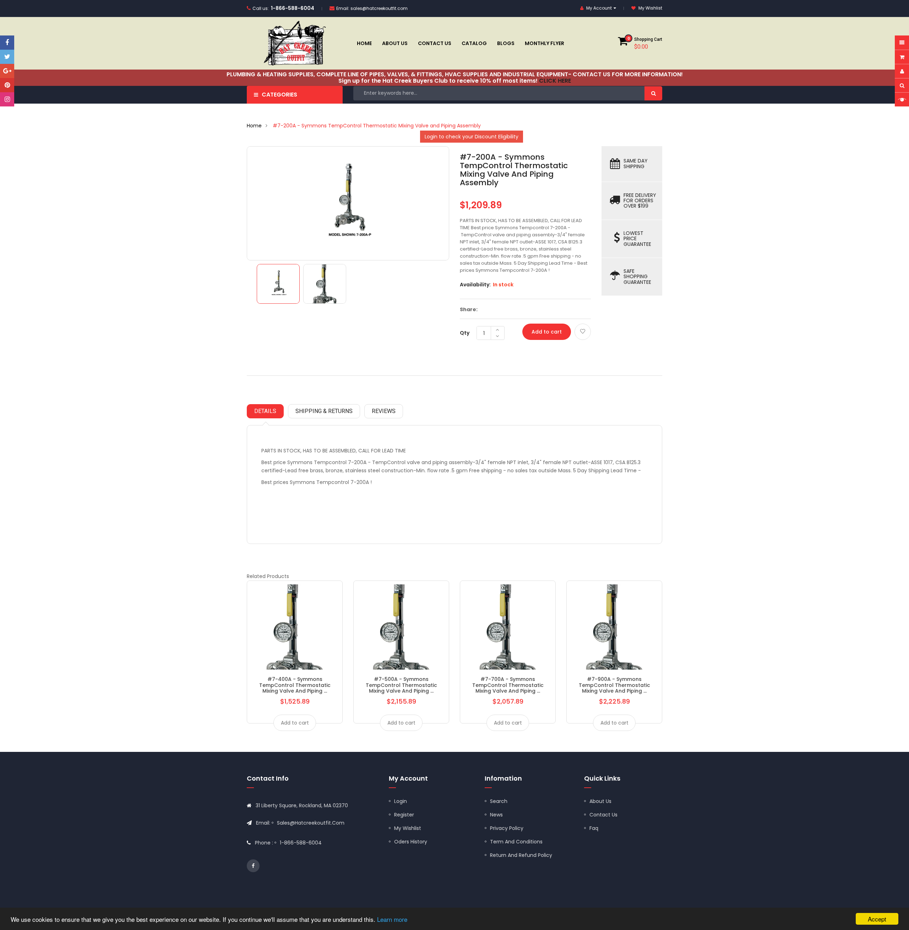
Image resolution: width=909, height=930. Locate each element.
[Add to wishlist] (583, 332)
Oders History (410, 841)
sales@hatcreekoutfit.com (379, 8)
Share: (469, 309)
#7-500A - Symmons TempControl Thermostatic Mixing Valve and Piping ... (401, 685)
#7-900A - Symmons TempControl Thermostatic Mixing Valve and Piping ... (614, 685)
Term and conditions (516, 841)
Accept (877, 918)
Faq (593, 828)
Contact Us (603, 814)
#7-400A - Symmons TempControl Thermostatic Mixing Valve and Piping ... (295, 685)
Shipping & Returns (324, 411)
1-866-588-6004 (292, 8)
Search (498, 801)
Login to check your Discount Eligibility (471, 136)
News (496, 814)
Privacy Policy (506, 828)
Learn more (392, 919)
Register (404, 814)
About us (600, 801)
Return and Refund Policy (521, 855)
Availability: (475, 284)
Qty (464, 332)
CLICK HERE (555, 81)
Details (265, 411)
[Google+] (7, 71)
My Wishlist (407, 828)
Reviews (384, 411)
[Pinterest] (7, 85)
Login (400, 801)
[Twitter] (7, 57)
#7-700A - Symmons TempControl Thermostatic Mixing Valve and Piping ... (508, 685)
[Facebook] (7, 42)
